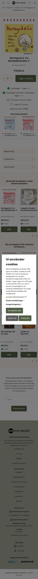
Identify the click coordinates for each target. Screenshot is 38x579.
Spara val (12, 318)
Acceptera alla (14, 310)
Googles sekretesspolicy (15, 297)
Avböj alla (25, 318)
